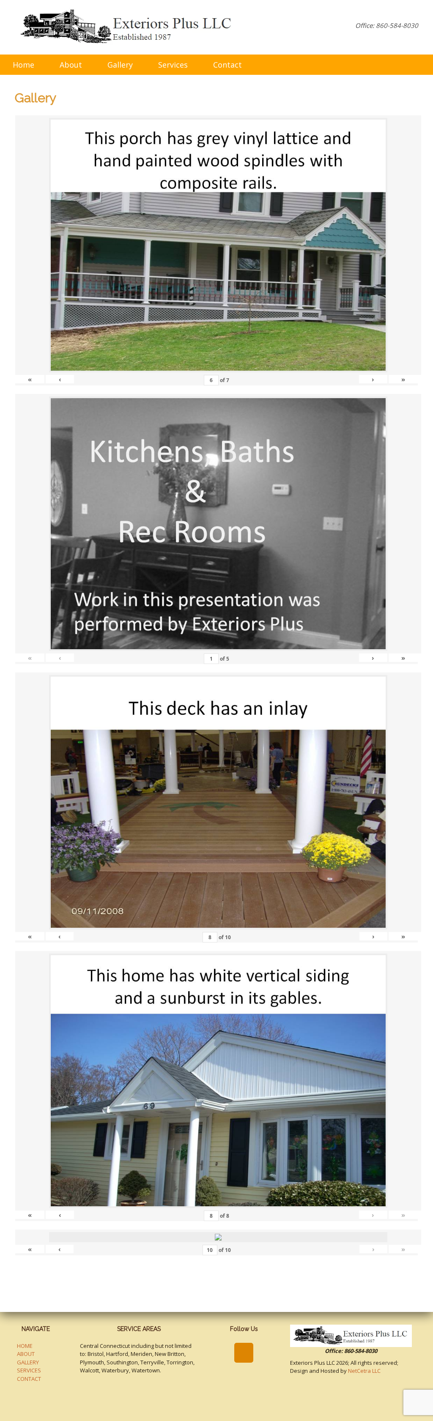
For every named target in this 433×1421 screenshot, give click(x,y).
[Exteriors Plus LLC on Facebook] (243, 1353)
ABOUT (26, 1354)
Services (173, 65)
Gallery (120, 65)
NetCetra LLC (364, 1371)
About (71, 65)
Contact (227, 65)
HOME (25, 1346)
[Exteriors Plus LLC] (127, 27)
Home (23, 65)
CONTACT (29, 1379)
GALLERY (28, 1362)
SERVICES (29, 1370)
